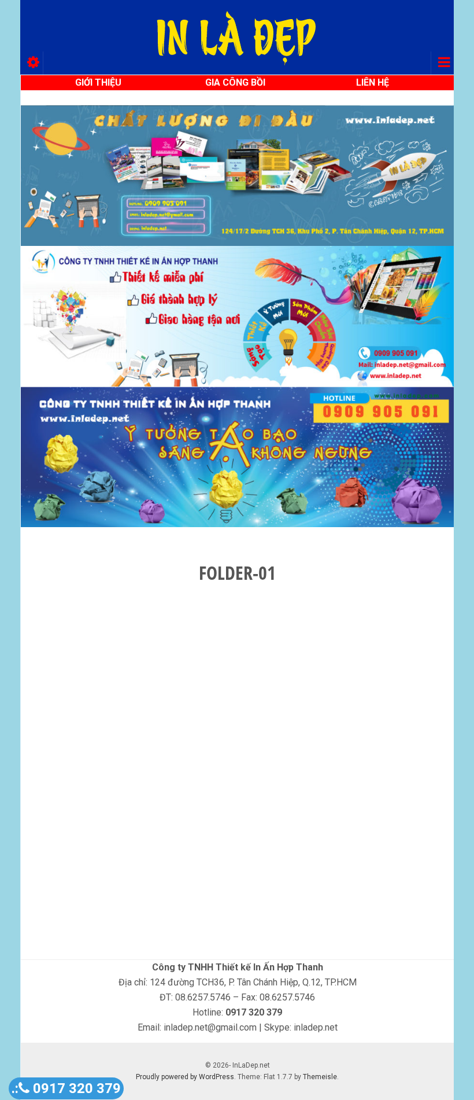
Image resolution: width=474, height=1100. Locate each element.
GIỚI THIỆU (98, 82)
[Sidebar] (31, 63)
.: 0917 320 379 (66, 1088)
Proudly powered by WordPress (185, 1077)
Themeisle (320, 1077)
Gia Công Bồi (235, 82)
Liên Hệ (372, 82)
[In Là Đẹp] (237, 37)
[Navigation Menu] (442, 63)
